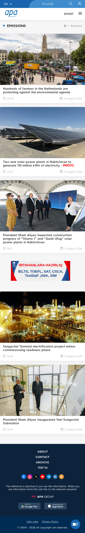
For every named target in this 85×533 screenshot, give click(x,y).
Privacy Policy (50, 521)
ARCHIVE (42, 462)
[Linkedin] (55, 477)
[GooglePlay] (29, 506)
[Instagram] (29, 477)
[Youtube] (42, 477)
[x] (36, 477)
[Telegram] (48, 477)
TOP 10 (42, 467)
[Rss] (61, 477)
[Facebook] (23, 477)
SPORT (69, 13)
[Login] (79, 4)
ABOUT (42, 451)
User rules (32, 521)
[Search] (70, 4)
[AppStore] (55, 506)
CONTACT (42, 457)
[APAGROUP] (42, 497)
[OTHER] (79, 14)
